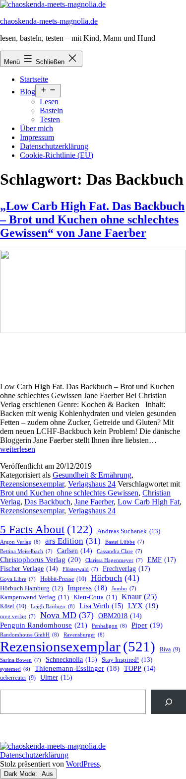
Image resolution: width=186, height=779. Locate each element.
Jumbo (124, 588)
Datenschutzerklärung (54, 146)
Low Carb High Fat (149, 501)
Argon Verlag (20, 542)
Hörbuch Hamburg (31, 588)
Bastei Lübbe (124, 542)
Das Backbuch (47, 501)
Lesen (49, 101)
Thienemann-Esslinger (77, 668)
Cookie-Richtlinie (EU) (56, 155)
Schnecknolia (71, 659)
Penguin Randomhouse (43, 625)
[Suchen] (168, 702)
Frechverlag (126, 568)
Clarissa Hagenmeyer (114, 560)
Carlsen (74, 551)
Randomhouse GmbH (29, 634)
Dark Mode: (21, 774)
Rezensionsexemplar (32, 484)
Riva (170, 649)
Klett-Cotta (95, 597)
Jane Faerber (94, 501)
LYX (143, 606)
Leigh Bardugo (53, 606)
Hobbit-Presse (63, 578)
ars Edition (73, 541)
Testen (50, 119)
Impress (87, 588)
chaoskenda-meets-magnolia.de (49, 21)
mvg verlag (18, 616)
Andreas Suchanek (128, 531)
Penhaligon (109, 626)
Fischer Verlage (29, 568)
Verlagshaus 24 (92, 484)
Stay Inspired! (127, 659)
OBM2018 (120, 616)
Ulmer (56, 677)
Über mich (36, 128)
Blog (27, 91)
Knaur (139, 596)
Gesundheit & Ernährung (92, 475)
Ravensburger (84, 634)
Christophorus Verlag (40, 560)
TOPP (140, 668)
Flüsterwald (80, 569)
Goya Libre (18, 579)
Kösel (13, 606)
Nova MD (67, 615)
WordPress (83, 764)
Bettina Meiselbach (26, 551)
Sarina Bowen (20, 660)
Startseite (34, 79)
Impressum (37, 137)
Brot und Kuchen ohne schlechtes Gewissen (69, 493)
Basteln (51, 110)
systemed (15, 669)
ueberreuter (18, 678)
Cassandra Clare (119, 551)
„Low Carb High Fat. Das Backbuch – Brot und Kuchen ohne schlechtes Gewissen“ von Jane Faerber (92, 219)
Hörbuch (115, 578)
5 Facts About (46, 529)
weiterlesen (17, 449)
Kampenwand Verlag (34, 597)
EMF (161, 560)
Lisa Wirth (101, 606)
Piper (147, 625)
